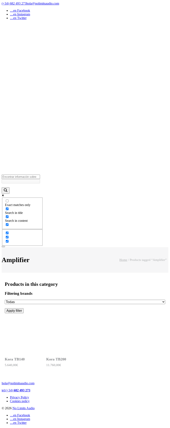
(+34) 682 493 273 (14, 3)
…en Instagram (20, 14)
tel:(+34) (16, 390)
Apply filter (14, 310)
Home (123, 259)
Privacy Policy (19, 397)
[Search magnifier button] (6, 190)
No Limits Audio (23, 408)
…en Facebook (20, 10)
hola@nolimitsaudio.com (42, 3)
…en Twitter (18, 18)
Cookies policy (20, 401)
